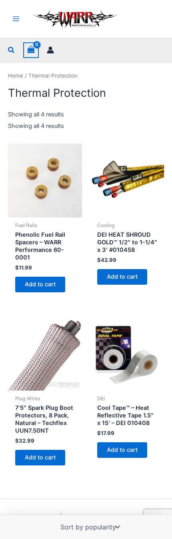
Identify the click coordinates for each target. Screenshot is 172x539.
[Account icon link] (50, 50)
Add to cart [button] (40, 284)
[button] (11, 50)
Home (15, 75)
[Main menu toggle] (16, 19)
